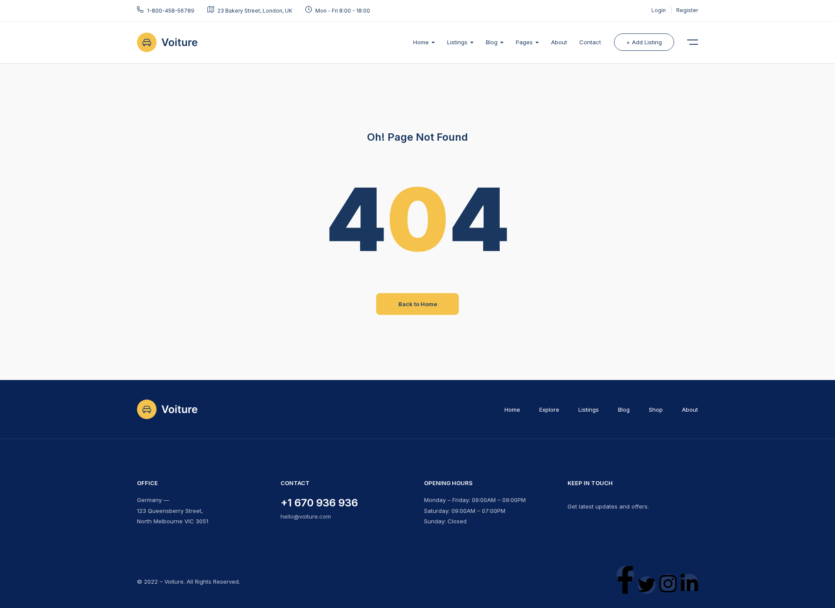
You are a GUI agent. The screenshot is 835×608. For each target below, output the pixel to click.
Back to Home (417, 304)
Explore (549, 409)
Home (422, 42)
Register (687, 10)
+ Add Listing (644, 42)
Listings (458, 42)
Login (659, 10)
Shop (656, 409)
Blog (492, 42)
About (559, 42)
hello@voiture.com (306, 516)
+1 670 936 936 (319, 502)
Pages (525, 42)
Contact (590, 42)
